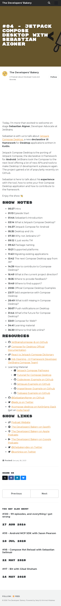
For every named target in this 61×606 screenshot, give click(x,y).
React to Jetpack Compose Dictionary (32, 354)
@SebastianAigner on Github (27, 397)
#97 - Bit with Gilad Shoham (19, 569)
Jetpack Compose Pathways (33, 370)
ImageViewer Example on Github (36, 388)
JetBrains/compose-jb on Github (29, 342)
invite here (23, 410)
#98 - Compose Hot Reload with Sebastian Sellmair (28, 551)
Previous (16, 493)
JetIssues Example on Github (33, 384)
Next (44, 493)
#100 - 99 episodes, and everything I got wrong (27, 515)
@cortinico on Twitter (23, 451)
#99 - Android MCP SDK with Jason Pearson (29, 533)
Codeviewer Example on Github (35, 379)
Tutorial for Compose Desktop (34, 375)
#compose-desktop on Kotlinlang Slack (33, 406)
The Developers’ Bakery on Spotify (31, 427)
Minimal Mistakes (48, 600)
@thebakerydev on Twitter (26, 447)
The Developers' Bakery (17, 3)
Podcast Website (20, 422)
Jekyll (37, 600)
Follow (54, 77)
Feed (17, 596)
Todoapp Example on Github (33, 393)
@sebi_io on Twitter (22, 402)
